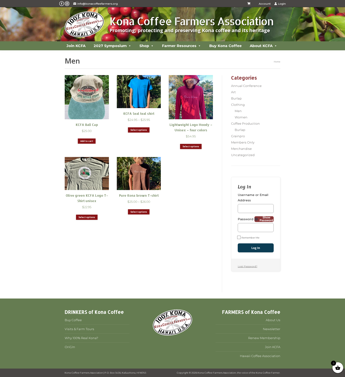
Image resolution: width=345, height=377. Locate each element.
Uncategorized (243, 155)
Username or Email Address (253, 197)
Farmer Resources (179, 46)
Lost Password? (247, 266)
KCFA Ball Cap (87, 124)
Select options (138, 129)
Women (241, 117)
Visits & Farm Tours (79, 329)
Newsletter (271, 329)
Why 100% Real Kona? (81, 338)
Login (282, 3)
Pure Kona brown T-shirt (139, 195)
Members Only (242, 142)
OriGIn (70, 347)
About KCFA (261, 46)
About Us (273, 320)
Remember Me (250, 237)
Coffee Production (245, 123)
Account (264, 3)
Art (233, 92)
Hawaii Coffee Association (260, 356)
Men (238, 111)
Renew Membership (264, 338)
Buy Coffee (73, 320)
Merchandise (241, 149)
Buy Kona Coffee (225, 46)
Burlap (236, 98)
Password (245, 219)
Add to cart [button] (86, 141)
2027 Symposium (110, 46)
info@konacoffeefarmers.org (97, 3)
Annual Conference (246, 86)
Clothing (238, 105)
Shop (144, 46)
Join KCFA (76, 46)
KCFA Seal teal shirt (138, 113)
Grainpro (238, 136)
